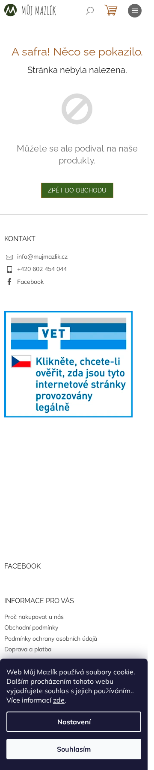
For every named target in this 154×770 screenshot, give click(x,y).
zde (59, 700)
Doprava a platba (27, 649)
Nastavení (74, 722)
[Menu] (134, 10)
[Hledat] (89, 10)
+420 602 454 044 (42, 269)
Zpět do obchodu (77, 190)
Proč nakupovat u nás (34, 617)
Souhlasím (74, 749)
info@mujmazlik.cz (42, 256)
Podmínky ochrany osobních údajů (50, 638)
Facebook (30, 282)
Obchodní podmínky (31, 627)
